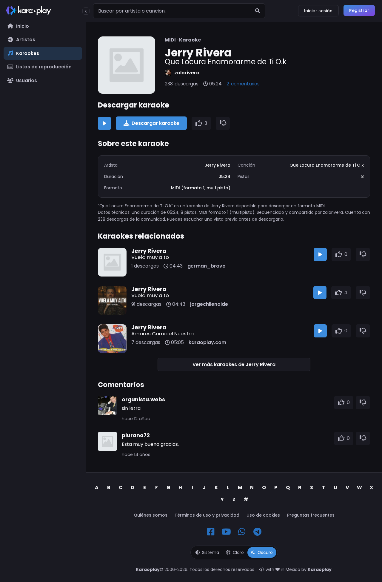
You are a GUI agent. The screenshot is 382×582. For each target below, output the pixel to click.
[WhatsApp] (241, 531)
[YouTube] (226, 531)
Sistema (210, 552)
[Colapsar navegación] (86, 11)
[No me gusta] (223, 123)
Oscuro (265, 552)
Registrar (359, 10)
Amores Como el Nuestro (162, 334)
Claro (238, 552)
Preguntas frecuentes (311, 515)
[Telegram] (257, 531)
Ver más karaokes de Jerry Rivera (233, 364)
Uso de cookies (263, 515)
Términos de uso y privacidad (207, 515)
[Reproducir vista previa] (104, 123)
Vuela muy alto (150, 257)
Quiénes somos (150, 515)
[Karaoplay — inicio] (43, 12)
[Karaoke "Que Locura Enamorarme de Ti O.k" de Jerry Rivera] (126, 65)
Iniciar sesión (318, 11)
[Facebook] (210, 531)
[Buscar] (257, 11)
